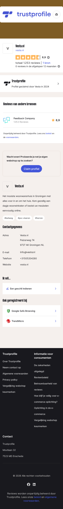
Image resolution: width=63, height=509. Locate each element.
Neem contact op (12, 367)
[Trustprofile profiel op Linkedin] (34, 484)
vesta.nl (20, 50)
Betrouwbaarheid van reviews (45, 386)
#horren (39, 218)
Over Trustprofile (12, 361)
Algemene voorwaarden (15, 373)
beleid (49, 133)
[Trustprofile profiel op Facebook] (28, 484)
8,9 (46, 57)
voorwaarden (12, 137)
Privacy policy (10, 379)
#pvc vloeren (24, 218)
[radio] (18, 57)
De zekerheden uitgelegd (42, 368)
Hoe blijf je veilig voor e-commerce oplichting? (46, 398)
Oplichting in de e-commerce (44, 411)
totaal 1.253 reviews (28, 62)
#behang (9, 218)
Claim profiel (31, 168)
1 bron (46, 62)
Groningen (35, 244)
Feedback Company (24, 118)
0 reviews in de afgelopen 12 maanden (36, 66)
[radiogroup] (28, 57)
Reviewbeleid (41, 377)
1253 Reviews (21, 121)
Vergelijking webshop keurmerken (14, 388)
